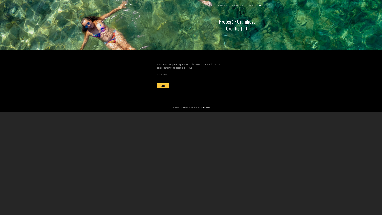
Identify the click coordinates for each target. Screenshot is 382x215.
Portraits (206, 5)
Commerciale (236, 5)
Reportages (221, 5)
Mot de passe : (162, 74)
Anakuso (127, 4)
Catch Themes (206, 107)
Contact (251, 5)
